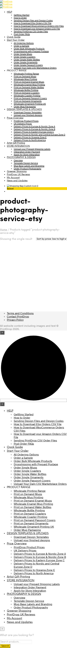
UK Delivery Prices (23, 123)
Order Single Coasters (24, 56)
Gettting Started (21, 15)
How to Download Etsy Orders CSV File (32, 23)
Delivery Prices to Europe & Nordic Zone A (34, 126)
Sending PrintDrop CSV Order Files (31, 31)
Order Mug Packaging (25, 106)
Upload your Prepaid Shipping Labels (32, 149)
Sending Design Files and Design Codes (33, 20)
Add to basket (13, 295)
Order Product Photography (27, 168)
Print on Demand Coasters (27, 92)
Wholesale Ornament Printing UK (30, 103)
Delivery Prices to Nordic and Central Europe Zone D (39, 134)
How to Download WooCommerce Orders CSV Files (39, 26)
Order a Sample (21, 45)
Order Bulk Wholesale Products (29, 48)
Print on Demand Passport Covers (30, 98)
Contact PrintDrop (18, 316)
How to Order (20, 17)
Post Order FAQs (22, 34)
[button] (22, 185)
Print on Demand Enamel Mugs (29, 81)
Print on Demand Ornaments (28, 101)
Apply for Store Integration (27, 154)
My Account (13, 178)
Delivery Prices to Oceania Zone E (30, 137)
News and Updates (17, 181)
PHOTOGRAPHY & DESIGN (21, 157)
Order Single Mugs (23, 54)
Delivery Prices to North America (30, 140)
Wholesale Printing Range (26, 73)
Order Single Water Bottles (27, 59)
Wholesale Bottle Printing (26, 90)
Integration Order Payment (27, 151)
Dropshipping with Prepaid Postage (31, 51)
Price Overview (15, 118)
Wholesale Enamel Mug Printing (29, 84)
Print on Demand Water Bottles (29, 87)
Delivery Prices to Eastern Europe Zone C (34, 131)
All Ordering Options (24, 43)
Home (3, 230)
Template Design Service (26, 163)
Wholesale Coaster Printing (27, 95)
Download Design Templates (28, 112)
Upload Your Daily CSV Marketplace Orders (35, 67)
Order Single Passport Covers (28, 65)
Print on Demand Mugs (25, 76)
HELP (9, 12)
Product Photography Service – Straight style (15, 282)
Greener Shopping (17, 171)
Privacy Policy (15, 319)
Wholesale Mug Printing (25, 79)
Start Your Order (16, 40)
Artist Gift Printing (16, 143)
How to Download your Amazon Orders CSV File (37, 28)
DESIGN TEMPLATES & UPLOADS (24, 109)
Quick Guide (13, 37)
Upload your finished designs (28, 115)
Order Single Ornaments (25, 62)
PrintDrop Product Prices (26, 120)
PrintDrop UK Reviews (18, 174)
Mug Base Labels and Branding (29, 165)
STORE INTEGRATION (18, 146)
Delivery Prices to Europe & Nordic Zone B (34, 129)
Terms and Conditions (20, 313)
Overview (18, 160)
